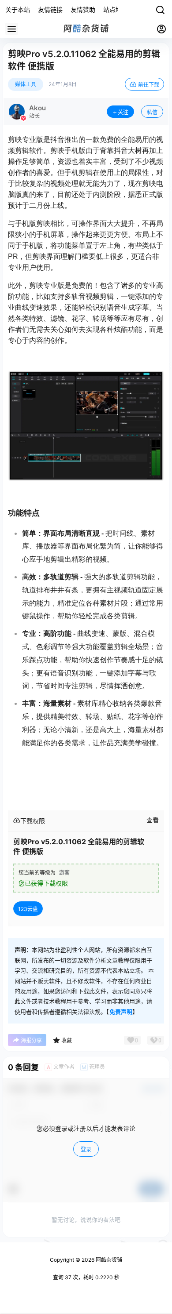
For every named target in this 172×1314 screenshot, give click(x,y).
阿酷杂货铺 (108, 1259)
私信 (152, 112)
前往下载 (148, 84)
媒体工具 (25, 84)
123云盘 (28, 909)
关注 (123, 112)
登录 (86, 1149)
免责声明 (120, 1011)
